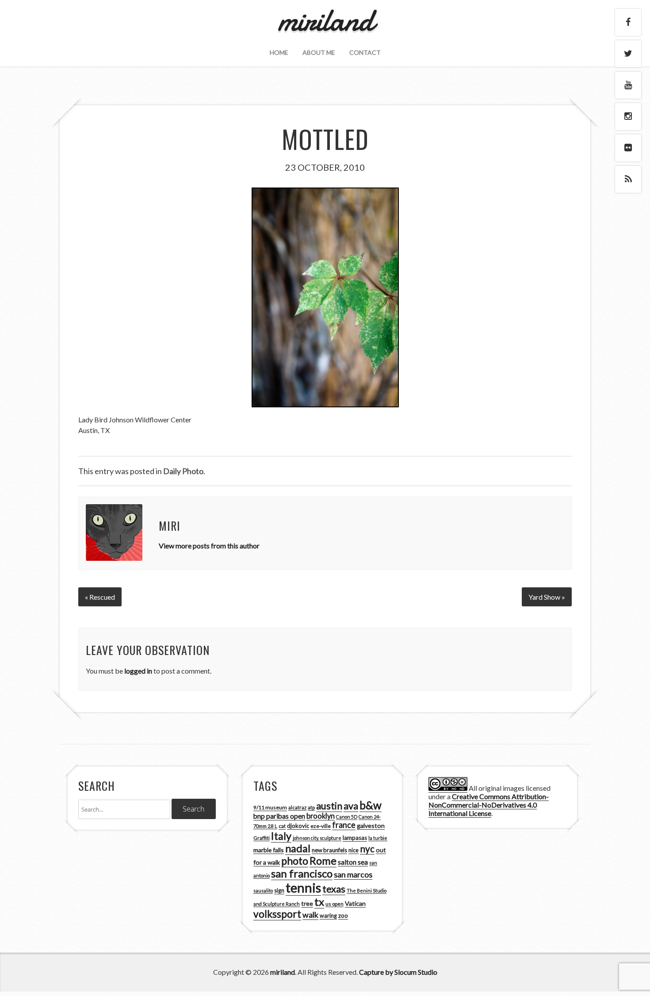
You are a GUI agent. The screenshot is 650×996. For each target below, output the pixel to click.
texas (333, 889)
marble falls (268, 850)
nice (353, 850)
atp (311, 807)
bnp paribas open (279, 816)
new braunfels (329, 850)
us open (334, 904)
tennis (303, 887)
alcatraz (297, 807)
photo (294, 860)
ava (351, 806)
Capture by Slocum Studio (398, 972)
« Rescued (100, 597)
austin (329, 806)
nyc (367, 848)
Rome (323, 860)
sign (279, 890)
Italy (281, 836)
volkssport (277, 914)
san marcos (353, 874)
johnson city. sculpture (317, 838)
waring (328, 915)
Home (279, 52)
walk (310, 914)
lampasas (355, 837)
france (344, 825)
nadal (297, 848)
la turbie (377, 838)
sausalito (263, 890)
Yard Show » (546, 597)
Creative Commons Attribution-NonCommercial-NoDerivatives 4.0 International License (488, 804)
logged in (138, 671)
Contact (365, 52)
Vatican (355, 903)
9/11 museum (270, 807)
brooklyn (320, 816)
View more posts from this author (209, 545)
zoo (343, 915)
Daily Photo (183, 471)
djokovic (298, 825)
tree (307, 903)
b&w (370, 805)
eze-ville (320, 826)
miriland (282, 972)
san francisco (302, 873)
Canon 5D (346, 817)
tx (319, 901)
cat (282, 826)
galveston (371, 825)
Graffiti (261, 838)
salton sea (353, 862)
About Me (318, 52)
